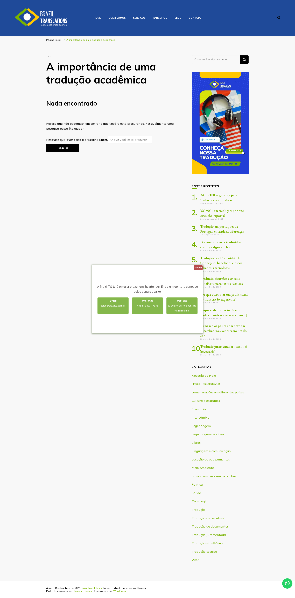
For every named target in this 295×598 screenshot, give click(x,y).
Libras (196, 443)
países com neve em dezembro (214, 476)
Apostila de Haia (204, 376)
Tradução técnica (204, 552)
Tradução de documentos (210, 526)
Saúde (196, 493)
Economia (199, 409)
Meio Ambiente (203, 468)
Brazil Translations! (206, 384)
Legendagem (201, 426)
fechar (199, 267)
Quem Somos (117, 17)
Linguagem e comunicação (211, 451)
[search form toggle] (278, 17)
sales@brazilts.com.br (113, 303)
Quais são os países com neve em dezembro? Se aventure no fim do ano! (223, 331)
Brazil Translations (91, 588)
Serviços (139, 17)
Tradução (199, 510)
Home (97, 17)
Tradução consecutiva (208, 518)
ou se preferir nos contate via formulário (182, 305)
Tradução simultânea (207, 543)
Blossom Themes (82, 591)
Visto (195, 560)
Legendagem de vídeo (208, 434)
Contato (195, 17)
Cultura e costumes (206, 401)
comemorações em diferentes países (218, 392)
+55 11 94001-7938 (147, 303)
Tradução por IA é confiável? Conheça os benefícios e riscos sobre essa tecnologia (221, 263)
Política (197, 484)
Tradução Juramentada (209, 535)
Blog (177, 17)
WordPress (119, 591)
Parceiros (160, 17)
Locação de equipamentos (211, 459)
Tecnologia (200, 501)
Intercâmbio (200, 417)
